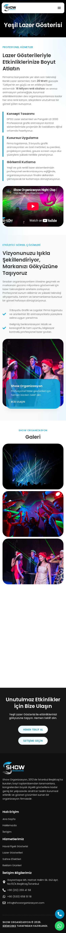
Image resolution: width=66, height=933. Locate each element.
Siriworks (9, 926)
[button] (59, 7)
